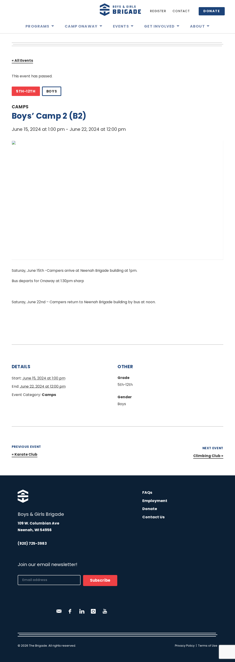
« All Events (22, 60)
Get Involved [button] (159, 26)
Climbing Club (208, 455)
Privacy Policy (185, 646)
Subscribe (100, 580)
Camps (20, 107)
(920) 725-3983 (32, 543)
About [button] (197, 26)
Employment (154, 500)
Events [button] (121, 26)
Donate (211, 11)
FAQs (147, 492)
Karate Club (24, 454)
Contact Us (153, 517)
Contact (181, 11)
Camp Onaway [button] (81, 26)
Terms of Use (207, 646)
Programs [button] (37, 26)
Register (158, 11)
